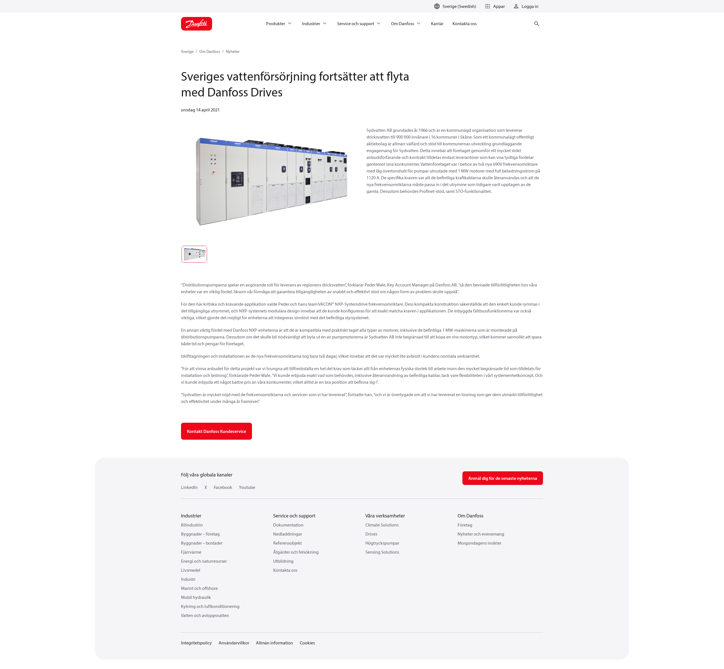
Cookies (307, 643)
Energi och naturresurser (204, 561)
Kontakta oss (285, 570)
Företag (465, 525)
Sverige (187, 51)
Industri (188, 579)
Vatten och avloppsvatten (205, 615)
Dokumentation (288, 525)
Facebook (223, 487)
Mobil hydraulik (196, 597)
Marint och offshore (199, 588)
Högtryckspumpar (382, 543)
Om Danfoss (209, 51)
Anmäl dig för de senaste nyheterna (502, 478)
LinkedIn (189, 487)
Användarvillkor (234, 643)
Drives (371, 534)
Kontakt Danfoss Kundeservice (216, 431)
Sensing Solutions (382, 552)
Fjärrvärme (191, 552)
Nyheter (233, 51)
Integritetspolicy (196, 643)
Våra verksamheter (385, 515)
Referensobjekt (287, 543)
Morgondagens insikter (479, 543)
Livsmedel (190, 570)
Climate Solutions (381, 525)
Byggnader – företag (200, 534)
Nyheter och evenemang (481, 534)
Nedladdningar (287, 534)
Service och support (294, 515)
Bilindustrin (192, 525)
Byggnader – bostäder (202, 543)
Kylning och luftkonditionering (210, 606)
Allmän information (274, 643)
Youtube (247, 487)
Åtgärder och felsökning (296, 552)
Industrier (191, 515)
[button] (494, 6)
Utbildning (283, 561)
